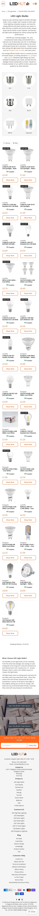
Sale (19, 803)
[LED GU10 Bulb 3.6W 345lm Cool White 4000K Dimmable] (10, 495)
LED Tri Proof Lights (19, 826)
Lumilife (21, 50)
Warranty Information (19, 875)
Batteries (19, 800)
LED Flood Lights (19, 821)
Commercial (19, 787)
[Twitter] (19, 899)
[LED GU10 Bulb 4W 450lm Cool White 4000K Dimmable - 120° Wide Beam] (10, 533)
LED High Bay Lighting (19, 813)
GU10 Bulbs (19, 785)
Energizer (11, 50)
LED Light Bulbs (12, 11)
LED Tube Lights (19, 823)
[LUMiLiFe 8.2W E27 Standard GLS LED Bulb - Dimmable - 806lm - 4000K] (10, 306)
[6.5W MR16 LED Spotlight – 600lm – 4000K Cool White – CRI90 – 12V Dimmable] (28, 570)
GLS (28, 55)
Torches (19, 795)
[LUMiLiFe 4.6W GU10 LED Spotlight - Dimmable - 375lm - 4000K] (28, 193)
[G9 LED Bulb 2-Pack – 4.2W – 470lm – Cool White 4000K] (28, 533)
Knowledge (19, 846)
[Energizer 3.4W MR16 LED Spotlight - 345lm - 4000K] (28, 344)
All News (19, 838)
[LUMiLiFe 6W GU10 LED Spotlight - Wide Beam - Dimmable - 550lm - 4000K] (10, 155)
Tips (19, 852)
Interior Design (19, 844)
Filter (16, 143)
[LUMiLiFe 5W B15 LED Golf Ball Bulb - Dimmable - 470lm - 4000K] (10, 382)
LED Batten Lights (19, 828)
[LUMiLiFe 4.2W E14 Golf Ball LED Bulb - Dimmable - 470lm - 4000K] (10, 230)
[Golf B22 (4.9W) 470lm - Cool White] (10, 457)
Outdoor (19, 790)
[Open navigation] (3, 3)
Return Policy (19, 869)
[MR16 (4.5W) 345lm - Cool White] (10, 268)
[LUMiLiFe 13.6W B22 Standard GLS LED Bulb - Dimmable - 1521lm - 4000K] (10, 193)
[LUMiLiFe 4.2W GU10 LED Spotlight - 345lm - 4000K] (28, 155)
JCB (17, 50)
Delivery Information (19, 867)
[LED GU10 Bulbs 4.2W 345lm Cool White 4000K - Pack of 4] (28, 268)
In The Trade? (19, 877)
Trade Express (19, 805)
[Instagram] (22, 899)
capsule (10, 58)
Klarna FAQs (19, 880)
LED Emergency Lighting (19, 831)
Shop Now (10, 180)
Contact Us (19, 859)
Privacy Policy (19, 872)
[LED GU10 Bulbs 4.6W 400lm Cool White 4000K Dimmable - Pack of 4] (10, 419)
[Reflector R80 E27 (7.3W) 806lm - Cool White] (28, 495)
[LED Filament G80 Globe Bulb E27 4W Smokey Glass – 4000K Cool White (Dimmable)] (10, 608)
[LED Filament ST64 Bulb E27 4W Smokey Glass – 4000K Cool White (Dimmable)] (10, 570)
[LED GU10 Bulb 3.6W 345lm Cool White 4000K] (28, 457)
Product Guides (19, 849)
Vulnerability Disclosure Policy (19, 882)
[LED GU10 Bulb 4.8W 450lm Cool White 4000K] (28, 382)
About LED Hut (19, 862)
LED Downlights (19, 815)
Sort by (7, 143)
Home (3, 11)
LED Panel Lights (19, 818)
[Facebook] (16, 899)
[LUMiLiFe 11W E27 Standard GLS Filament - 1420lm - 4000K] (28, 419)
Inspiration (19, 841)
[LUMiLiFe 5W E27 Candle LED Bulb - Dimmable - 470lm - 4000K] (10, 344)
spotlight (33, 55)
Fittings (19, 792)
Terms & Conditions (19, 864)
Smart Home (19, 798)
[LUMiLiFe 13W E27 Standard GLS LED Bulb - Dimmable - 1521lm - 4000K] (28, 230)
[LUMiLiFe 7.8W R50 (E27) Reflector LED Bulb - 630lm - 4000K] (28, 306)
